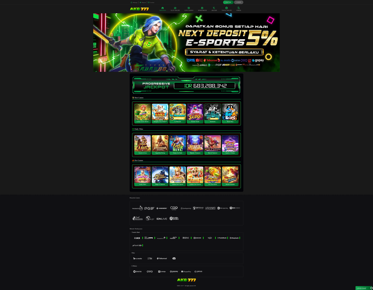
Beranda (162, 10)
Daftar (228, 2)
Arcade (214, 10)
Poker (239, 10)
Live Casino (189, 10)
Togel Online (227, 10)
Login (239, 2)
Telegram (143, 2)
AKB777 (182, 285)
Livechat (152, 2)
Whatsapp (135, 2)
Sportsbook (202, 10)
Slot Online (175, 10)
